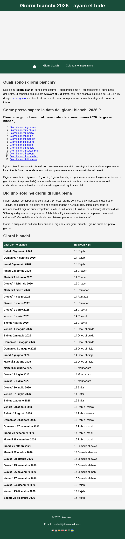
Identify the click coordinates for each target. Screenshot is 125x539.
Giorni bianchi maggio (22, 139)
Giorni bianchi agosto (22, 147)
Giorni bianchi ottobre (22, 153)
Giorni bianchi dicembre (23, 159)
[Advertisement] (62, 35)
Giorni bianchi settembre (24, 150)
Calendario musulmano (79, 65)
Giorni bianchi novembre (24, 156)
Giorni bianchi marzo (22, 133)
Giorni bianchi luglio (21, 144)
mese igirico (19, 98)
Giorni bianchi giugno (22, 141)
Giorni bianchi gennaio (23, 127)
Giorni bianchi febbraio (23, 130)
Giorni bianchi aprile (21, 136)
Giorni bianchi (51, 65)
